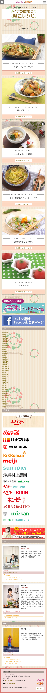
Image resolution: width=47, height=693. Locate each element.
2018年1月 (5, 364)
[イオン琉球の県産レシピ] (23, 14)
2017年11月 (5, 368)
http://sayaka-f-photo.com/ (10, 654)
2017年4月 (5, 383)
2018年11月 (5, 343)
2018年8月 (5, 349)
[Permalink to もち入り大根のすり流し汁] (23, 146)
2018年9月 (5, 347)
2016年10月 (5, 395)
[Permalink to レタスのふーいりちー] (23, 59)
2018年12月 (5, 341)
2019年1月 (5, 339)
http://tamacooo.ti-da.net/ (10, 613)
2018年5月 (5, 356)
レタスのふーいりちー (23, 67)
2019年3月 (5, 335)
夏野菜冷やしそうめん (23, 242)
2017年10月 (5, 370)
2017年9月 (5, 372)
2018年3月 (5, 360)
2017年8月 (5, 375)
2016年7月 (5, 402)
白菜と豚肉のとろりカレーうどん (23, 198)
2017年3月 (5, 385)
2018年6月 (5, 353)
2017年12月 (5, 366)
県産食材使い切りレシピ (23, 73)
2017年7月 (5, 377)
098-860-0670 (9, 680)
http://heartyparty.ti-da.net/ (10, 572)
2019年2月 (5, 337)
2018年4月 (5, 358)
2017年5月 (5, 381)
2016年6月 (5, 404)
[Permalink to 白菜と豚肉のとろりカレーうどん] (23, 190)
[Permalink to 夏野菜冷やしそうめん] (23, 234)
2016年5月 (5, 406)
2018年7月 (5, 351)
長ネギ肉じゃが (23, 110)
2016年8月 (5, 400)
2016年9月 (5, 398)
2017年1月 (5, 389)
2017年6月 (5, 379)
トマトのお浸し (23, 285)
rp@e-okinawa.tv (10, 683)
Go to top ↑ (40, 688)
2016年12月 (5, 391)
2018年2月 (5, 362)
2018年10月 (5, 345)
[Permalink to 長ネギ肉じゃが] (23, 102)
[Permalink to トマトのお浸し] (23, 278)
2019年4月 (5, 333)
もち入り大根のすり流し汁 (23, 154)
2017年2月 (5, 387)
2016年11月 (5, 393)
